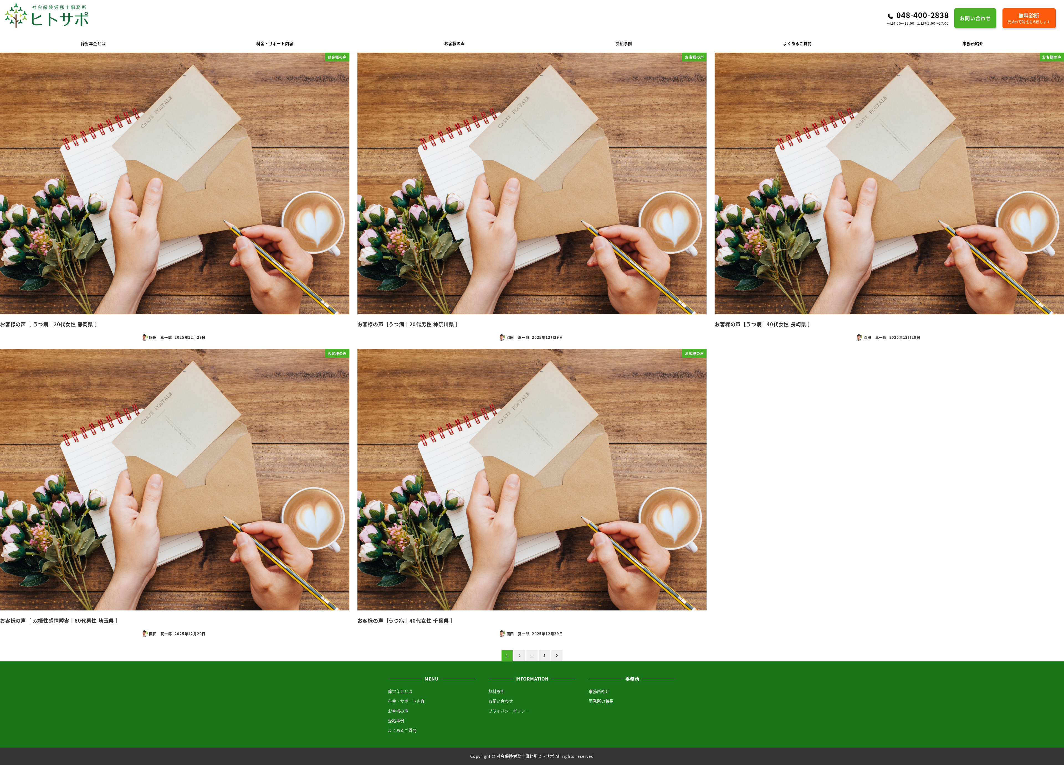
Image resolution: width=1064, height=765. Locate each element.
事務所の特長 (601, 701)
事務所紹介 (599, 691)
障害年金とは (400, 691)
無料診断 (496, 691)
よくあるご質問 (402, 730)
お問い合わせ (500, 701)
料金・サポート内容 (406, 701)
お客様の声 (398, 711)
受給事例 (396, 720)
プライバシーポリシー (509, 711)
